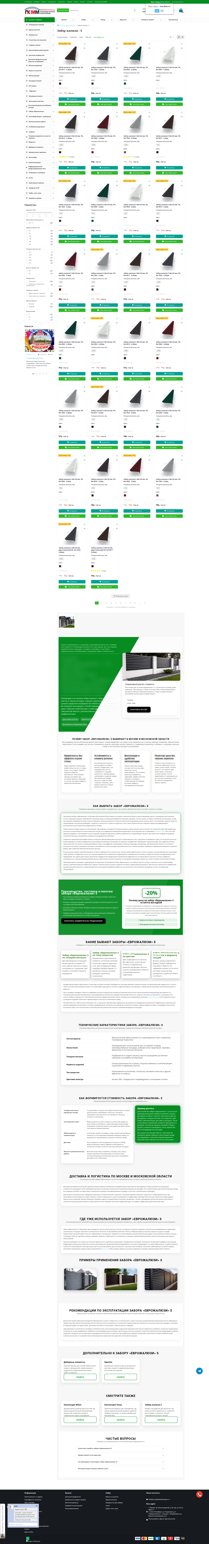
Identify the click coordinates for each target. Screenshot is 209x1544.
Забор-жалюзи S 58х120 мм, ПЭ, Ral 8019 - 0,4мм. (168, 206)
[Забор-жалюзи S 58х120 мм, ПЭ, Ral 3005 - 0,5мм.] (137, 466)
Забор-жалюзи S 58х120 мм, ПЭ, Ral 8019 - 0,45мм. (136, 343)
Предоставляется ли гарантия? (89, 1455)
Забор (83, 20)
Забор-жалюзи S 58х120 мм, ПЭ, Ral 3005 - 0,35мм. (103, 137)
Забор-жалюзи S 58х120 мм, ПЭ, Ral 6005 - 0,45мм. (71, 343)
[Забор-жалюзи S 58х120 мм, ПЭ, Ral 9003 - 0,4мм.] (137, 191)
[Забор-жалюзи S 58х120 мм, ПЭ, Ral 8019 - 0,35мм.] (72, 122)
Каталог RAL (61, 1)
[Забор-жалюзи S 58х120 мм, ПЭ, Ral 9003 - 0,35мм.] (169, 54)
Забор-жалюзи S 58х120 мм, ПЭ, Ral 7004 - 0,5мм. (168, 480)
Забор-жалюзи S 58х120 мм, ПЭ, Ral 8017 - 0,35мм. (71, 68)
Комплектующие (35, 162)
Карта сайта (28, 1532)
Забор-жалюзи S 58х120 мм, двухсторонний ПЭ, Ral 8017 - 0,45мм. (102, 550)
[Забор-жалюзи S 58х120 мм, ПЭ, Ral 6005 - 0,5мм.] (169, 397)
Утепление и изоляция (37, 173)
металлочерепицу (153, 997)
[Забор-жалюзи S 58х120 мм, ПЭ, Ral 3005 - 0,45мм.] (169, 328)
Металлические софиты (37, 122)
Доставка (36, 1)
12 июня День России (34, 358)
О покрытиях (52, 1)
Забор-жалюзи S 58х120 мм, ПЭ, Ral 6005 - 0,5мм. (168, 412)
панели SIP (104, 1249)
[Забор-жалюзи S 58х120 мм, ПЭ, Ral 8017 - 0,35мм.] (72, 54)
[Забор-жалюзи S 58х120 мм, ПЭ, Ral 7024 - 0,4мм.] (72, 191)
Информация (30, 1493)
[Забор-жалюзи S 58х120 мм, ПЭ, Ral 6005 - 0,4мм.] (104, 191)
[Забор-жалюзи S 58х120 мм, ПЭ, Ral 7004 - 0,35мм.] (137, 122)
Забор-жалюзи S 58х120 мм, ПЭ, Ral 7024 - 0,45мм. (168, 274)
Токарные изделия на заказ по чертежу (39, 137)
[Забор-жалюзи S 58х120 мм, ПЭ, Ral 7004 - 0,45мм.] (72, 397)
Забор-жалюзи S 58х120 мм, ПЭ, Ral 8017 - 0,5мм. (103, 412)
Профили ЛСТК (34, 188)
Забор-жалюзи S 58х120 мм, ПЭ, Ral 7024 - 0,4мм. (71, 206)
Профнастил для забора (114, 1503)
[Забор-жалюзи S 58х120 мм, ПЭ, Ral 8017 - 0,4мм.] (169, 122)
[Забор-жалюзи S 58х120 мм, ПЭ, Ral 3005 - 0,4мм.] (72, 260)
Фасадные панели (35, 81)
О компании (28, 1)
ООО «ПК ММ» (29, 1503)
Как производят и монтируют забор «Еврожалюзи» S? (97, 1462)
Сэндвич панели (34, 45)
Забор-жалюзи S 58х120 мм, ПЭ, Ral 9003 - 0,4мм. (136, 206)
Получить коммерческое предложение (83, 921)
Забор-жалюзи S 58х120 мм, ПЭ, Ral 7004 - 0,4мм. (103, 274)
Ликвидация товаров (36, 25)
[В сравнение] (84, 48)
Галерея (69, 1)
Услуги (76, 1)
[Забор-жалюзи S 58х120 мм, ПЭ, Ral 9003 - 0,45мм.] (104, 328)
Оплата (43, 1)
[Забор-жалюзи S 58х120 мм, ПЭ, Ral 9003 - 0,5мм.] (72, 466)
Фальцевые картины (36, 101)
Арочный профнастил (36, 55)
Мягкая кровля (34, 76)
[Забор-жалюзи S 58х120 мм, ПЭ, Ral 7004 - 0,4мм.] (104, 260)
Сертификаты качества (32, 1500)
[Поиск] (135, 10)
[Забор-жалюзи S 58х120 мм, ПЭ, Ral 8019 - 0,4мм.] (169, 191)
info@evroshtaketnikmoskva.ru (159, 1499)
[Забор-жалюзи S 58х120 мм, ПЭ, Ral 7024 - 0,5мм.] (137, 397)
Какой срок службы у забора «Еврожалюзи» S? (95, 1448)
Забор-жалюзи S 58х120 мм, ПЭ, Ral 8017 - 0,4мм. (168, 137)
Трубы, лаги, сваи (35, 193)
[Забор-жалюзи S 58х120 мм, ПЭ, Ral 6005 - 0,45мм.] (72, 328)
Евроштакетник (34, 30)
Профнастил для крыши (73, 1506)
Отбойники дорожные (37, 127)
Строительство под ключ (37, 40)
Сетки (31, 178)
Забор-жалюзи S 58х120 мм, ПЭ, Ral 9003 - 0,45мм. (103, 343)
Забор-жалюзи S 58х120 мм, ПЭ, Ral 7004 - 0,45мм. (71, 412)
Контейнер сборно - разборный (40, 116)
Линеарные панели (35, 96)
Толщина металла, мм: (67, 73)
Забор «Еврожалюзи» (36, 111)
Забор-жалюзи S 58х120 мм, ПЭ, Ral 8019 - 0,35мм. (71, 137)
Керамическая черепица (37, 152)
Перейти (80, 1377)
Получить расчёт (138, 709)
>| (145, 603)
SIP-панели (32, 86)
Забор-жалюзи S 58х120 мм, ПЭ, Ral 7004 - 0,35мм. (136, 137)
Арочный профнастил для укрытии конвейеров (37, 60)
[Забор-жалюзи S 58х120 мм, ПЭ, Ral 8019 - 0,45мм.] (137, 328)
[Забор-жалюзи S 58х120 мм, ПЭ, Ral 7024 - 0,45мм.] (169, 260)
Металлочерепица (35, 65)
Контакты (90, 1)
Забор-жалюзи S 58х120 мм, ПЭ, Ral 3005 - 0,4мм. (71, 274)
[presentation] (25, 350)
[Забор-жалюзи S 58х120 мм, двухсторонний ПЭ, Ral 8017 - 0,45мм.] (104, 534)
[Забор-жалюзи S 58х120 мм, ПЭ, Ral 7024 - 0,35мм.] (104, 54)
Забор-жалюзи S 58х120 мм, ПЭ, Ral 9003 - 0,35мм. (168, 68)
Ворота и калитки (35, 71)
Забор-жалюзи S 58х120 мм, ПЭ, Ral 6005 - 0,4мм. (103, 206)
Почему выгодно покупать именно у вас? (93, 1469)
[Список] (183, 37)
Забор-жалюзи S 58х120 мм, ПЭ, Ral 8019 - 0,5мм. (103, 480)
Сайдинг (32, 132)
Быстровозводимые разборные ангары (40, 106)
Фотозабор (33, 157)
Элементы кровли (35, 198)
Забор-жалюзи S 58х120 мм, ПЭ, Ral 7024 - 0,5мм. (136, 412)
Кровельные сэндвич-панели (75, 1500)
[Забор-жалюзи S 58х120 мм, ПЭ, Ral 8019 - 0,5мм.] (104, 466)
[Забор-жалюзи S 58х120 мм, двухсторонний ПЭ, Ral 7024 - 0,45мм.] (72, 534)
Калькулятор (173, 20)
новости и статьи (31, 354)
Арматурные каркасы (36, 183)
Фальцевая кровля (71, 1508)
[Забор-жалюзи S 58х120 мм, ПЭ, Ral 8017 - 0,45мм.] (137, 260)
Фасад (103, 20)
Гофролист (32, 91)
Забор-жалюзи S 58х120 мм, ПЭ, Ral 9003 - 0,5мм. (71, 480)
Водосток (32, 142)
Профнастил (33, 35)
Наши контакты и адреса (33, 1497)
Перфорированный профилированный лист (37, 168)
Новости (82, 1)
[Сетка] (179, 37)
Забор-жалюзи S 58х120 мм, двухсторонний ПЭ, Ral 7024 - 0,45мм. (70, 550)
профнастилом (160, 831)
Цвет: (61, 80)
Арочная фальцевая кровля (38, 50)
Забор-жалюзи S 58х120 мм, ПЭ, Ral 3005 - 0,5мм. (136, 480)
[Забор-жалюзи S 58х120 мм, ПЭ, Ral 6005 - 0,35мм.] (137, 54)
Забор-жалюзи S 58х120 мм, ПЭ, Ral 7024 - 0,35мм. (103, 68)
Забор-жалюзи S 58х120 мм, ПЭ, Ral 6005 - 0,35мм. (136, 68)
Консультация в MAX (101, 1)
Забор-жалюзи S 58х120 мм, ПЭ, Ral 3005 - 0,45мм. (168, 343)
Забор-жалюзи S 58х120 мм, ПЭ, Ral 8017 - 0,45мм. (136, 274)
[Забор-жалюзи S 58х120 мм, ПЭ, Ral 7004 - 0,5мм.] (169, 466)
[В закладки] (84, 43)
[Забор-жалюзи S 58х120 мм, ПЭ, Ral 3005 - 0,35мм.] (104, 122)
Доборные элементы (36, 147)
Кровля (64, 20)
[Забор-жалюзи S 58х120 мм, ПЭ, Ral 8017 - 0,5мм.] (104, 397)
